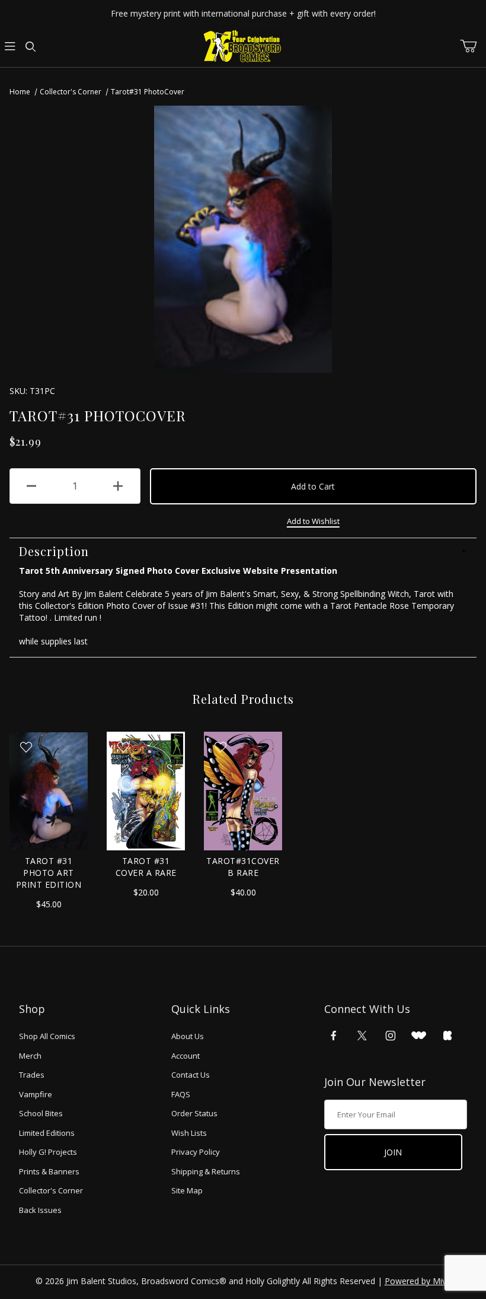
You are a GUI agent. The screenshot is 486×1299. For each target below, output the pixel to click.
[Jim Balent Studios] (243, 46)
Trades (31, 1074)
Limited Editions (47, 1133)
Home (19, 92)
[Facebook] (333, 1035)
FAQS (180, 1094)
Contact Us (190, 1074)
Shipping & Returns (205, 1171)
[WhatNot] (419, 1035)
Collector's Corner (70, 92)
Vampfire (35, 1094)
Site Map (187, 1190)
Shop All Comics (47, 1036)
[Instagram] (391, 1035)
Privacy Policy (195, 1151)
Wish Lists (189, 1133)
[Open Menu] (10, 46)
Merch (30, 1055)
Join (393, 1152)
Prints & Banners (49, 1171)
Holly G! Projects (48, 1151)
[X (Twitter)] (362, 1035)
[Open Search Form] (30, 46)
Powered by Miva (418, 1281)
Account (185, 1055)
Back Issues (40, 1210)
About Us (187, 1036)
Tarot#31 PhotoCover (147, 92)
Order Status (194, 1113)
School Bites (41, 1113)
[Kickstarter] (447, 1035)
